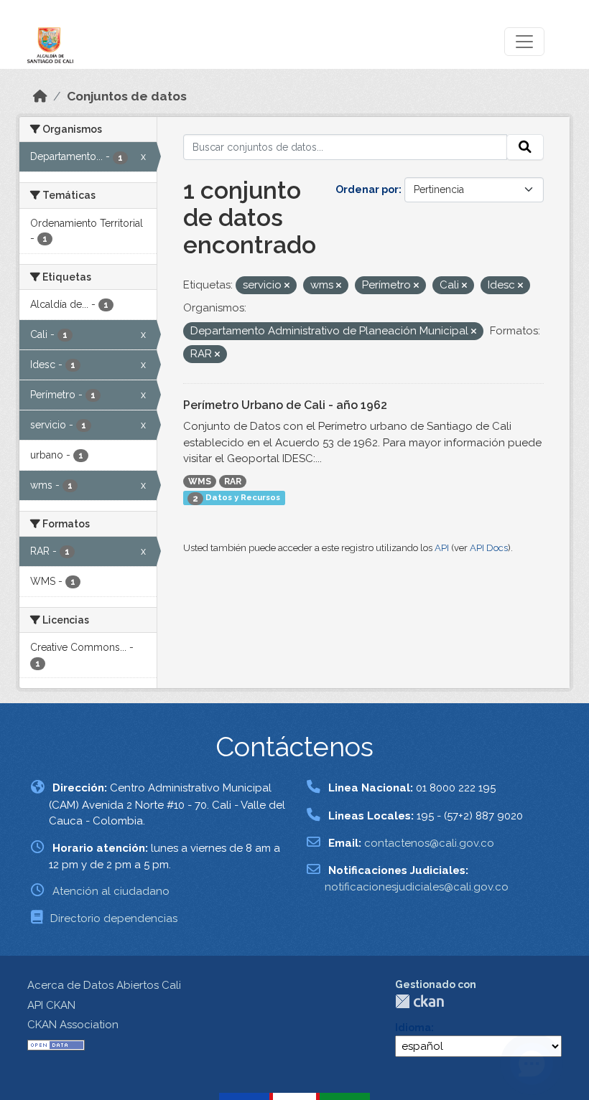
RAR (232, 481)
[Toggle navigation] (524, 41)
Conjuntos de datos (127, 96)
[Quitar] (286, 286)
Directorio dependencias (113, 918)
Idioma (413, 1027)
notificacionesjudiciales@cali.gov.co (417, 886)
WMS (199, 481)
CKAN (419, 1001)
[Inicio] (40, 96)
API (442, 547)
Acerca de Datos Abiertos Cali (104, 985)
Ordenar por (367, 189)
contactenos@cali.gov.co (429, 843)
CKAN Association (73, 1024)
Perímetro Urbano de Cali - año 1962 (285, 405)
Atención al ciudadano (111, 891)
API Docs (489, 547)
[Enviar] (525, 147)
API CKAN (51, 1005)
